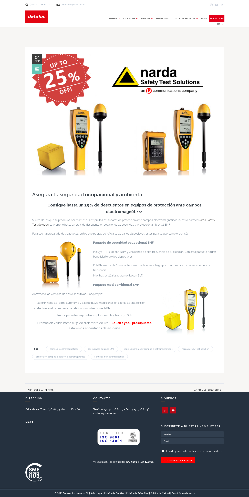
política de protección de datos (205, 451)
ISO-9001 (131, 461)
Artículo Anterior (41, 390)
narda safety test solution (195, 348)
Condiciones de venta (183, 493)
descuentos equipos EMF (101, 348)
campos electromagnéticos (64, 348)
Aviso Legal (96, 493)
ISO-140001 (147, 461)
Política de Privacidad (137, 493)
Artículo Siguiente (207, 390)
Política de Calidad (160, 493)
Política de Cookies (114, 493)
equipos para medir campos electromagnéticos (148, 348)
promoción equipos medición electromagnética (60, 356)
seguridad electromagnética (109, 356)
